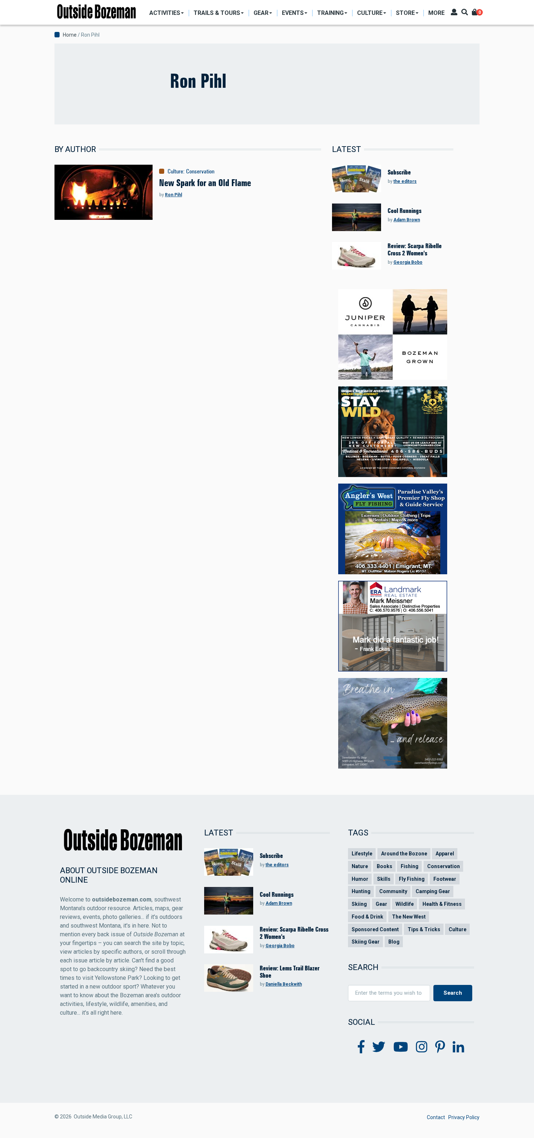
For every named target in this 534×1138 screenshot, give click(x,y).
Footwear (444, 879)
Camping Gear (433, 891)
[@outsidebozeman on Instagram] (422, 1047)
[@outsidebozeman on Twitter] (378, 1047)
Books (384, 866)
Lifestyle (362, 853)
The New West (409, 917)
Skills (384, 879)
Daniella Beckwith (284, 984)
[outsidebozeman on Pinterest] (440, 1047)
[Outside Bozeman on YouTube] (400, 1047)
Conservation (200, 171)
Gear (381, 904)
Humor (360, 879)
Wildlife (405, 904)
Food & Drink (367, 917)
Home (70, 35)
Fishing (409, 866)
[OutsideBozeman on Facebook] (361, 1047)
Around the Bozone (404, 853)
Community (393, 891)
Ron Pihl (173, 194)
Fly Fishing (412, 879)
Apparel (445, 853)
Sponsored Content (375, 929)
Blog (394, 942)
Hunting (361, 891)
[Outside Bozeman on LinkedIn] (458, 1047)
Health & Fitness (442, 904)
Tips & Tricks (424, 929)
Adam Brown (406, 219)
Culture (175, 171)
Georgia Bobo (407, 262)
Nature (360, 866)
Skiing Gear (366, 942)
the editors (405, 181)
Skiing (359, 904)
